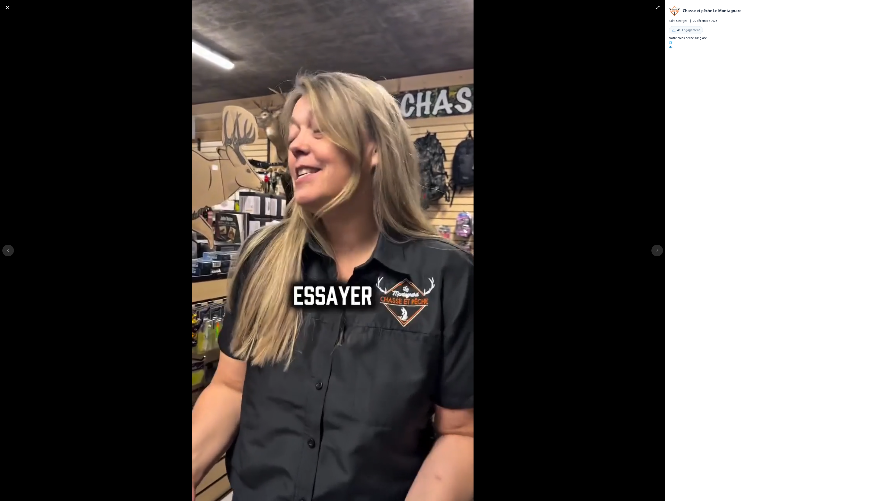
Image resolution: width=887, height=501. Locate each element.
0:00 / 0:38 (37, 497)
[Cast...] (646, 497)
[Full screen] (654, 497)
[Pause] (11, 497)
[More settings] (637, 497)
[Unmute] (19, 497)
